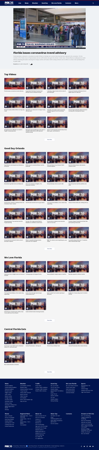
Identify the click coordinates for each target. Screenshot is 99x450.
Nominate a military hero (11, 404)
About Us (38, 414)
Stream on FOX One (87, 414)
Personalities (38, 421)
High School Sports (85, 392)
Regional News (25, 414)
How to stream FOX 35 (40, 415)
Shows (7, 414)
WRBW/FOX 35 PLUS (40, 433)
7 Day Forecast (23, 391)
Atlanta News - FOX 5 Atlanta (25, 422)
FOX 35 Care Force (55, 387)
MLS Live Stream (85, 433)
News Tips (54, 414)
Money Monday (54, 401)
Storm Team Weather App (26, 399)
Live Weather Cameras (25, 385)
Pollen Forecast (23, 396)
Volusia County (8, 403)
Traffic (37, 383)
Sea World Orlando (70, 391)
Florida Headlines (9, 385)
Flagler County (8, 392)
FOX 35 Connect (54, 423)
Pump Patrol (38, 385)
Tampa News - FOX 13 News (25, 419)
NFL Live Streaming (85, 415)
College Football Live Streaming (86, 418)
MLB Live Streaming (86, 420)
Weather (23, 383)
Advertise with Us (39, 429)
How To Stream (8, 415)
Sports (83, 383)
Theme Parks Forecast (25, 392)
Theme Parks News (70, 387)
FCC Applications (39, 438)
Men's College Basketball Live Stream (87, 426)
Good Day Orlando (9, 419)
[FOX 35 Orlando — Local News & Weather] (9, 3)
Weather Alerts (23, 387)
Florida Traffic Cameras (40, 391)
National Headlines (9, 389)
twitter (84, 446)
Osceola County (8, 399)
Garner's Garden (54, 395)
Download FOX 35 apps (40, 428)
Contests (69, 414)
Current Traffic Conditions (41, 387)
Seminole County (9, 401)
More (76, 3)
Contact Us (38, 419)
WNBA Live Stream (85, 432)
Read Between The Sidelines (85, 386)
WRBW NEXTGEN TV (40, 431)
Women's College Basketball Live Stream (86, 429)
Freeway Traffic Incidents (41, 389)
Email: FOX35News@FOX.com (56, 418)
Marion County (8, 396)
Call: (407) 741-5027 (55, 415)
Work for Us (38, 422)
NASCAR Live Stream (86, 422)
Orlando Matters (9, 421)
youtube (90, 446)
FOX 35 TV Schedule (9, 417)
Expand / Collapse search (93, 3)
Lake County (8, 394)
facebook (81, 446)
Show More (49, 139)
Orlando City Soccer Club (87, 390)
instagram (87, 446)
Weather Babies (54, 389)
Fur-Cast (53, 397)
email (93, 446)
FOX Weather (23, 398)
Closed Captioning (39, 435)
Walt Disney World (70, 389)
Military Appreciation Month (9, 407)
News (6, 383)
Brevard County (8, 391)
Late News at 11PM (9, 422)
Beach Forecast (24, 394)
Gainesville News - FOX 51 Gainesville (26, 416)
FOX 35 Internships (39, 424)
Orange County (8, 398)
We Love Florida (54, 385)
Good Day (54, 383)
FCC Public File (38, 436)
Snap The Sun (23, 401)
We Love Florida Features (72, 385)
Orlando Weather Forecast (26, 389)
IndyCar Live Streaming (86, 424)
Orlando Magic (84, 388)
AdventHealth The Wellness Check (57, 391)
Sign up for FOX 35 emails (41, 426)
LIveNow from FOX (9, 424)
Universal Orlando (70, 392)
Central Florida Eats (9, 426)
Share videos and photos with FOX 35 (56, 421)
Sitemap (7, 409)
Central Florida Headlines (11, 387)
